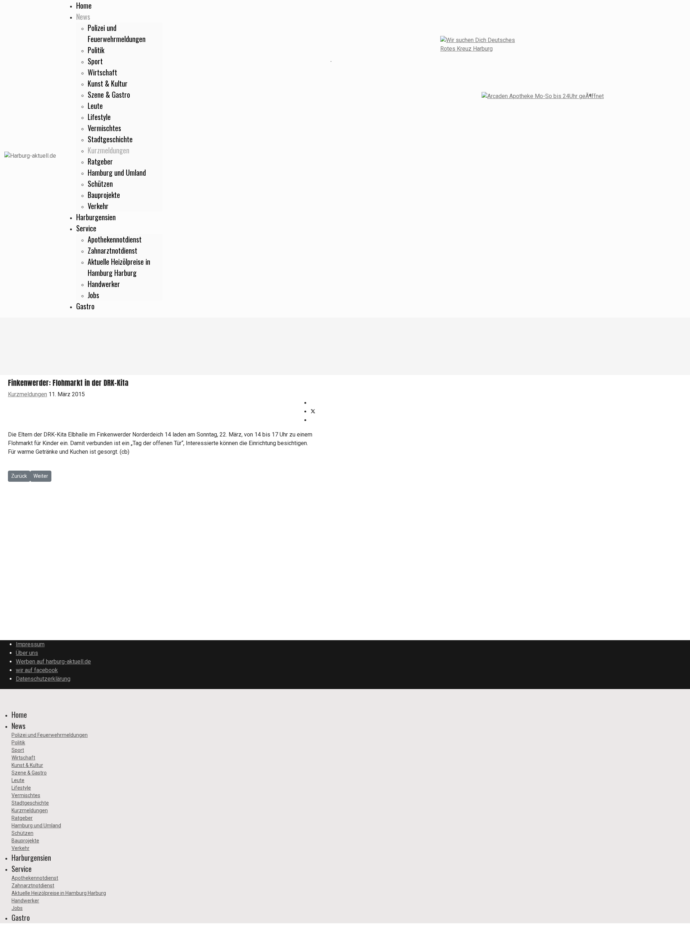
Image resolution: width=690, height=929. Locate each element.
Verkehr (98, 205)
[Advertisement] (165, 61)
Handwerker (104, 283)
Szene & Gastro (109, 94)
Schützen (100, 183)
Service (86, 228)
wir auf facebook (37, 670)
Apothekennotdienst (115, 239)
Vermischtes (104, 128)
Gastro (85, 306)
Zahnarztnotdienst (112, 250)
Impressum (30, 644)
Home (84, 5)
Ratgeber (100, 161)
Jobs (93, 295)
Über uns (27, 653)
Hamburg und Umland (117, 172)
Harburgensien (96, 217)
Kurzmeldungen (108, 150)
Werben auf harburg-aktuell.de (53, 661)
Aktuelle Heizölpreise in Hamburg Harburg (119, 267)
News (83, 16)
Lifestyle (99, 116)
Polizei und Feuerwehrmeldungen (117, 33)
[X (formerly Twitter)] (313, 411)
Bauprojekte (104, 194)
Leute (95, 105)
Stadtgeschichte (110, 139)
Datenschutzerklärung (43, 678)
